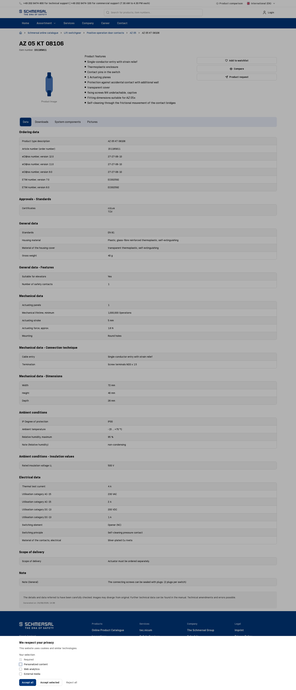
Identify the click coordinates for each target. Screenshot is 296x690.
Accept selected (49, 682)
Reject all (71, 682)
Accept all (27, 682)
